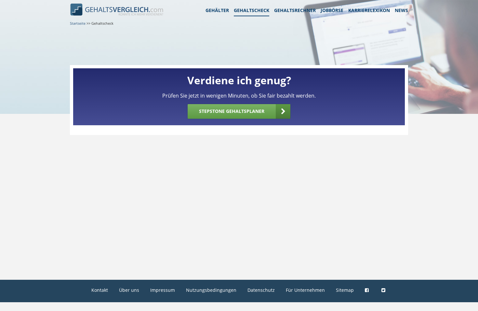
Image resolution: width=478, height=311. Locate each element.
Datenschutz (261, 290)
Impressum (162, 290)
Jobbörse (332, 10)
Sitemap (345, 290)
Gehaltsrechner (295, 10)
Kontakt (99, 290)
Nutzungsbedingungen (211, 290)
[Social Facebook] (367, 290)
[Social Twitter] (384, 290)
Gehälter (217, 10)
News (401, 10)
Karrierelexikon (369, 10)
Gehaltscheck (251, 10)
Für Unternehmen (305, 290)
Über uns (129, 290)
